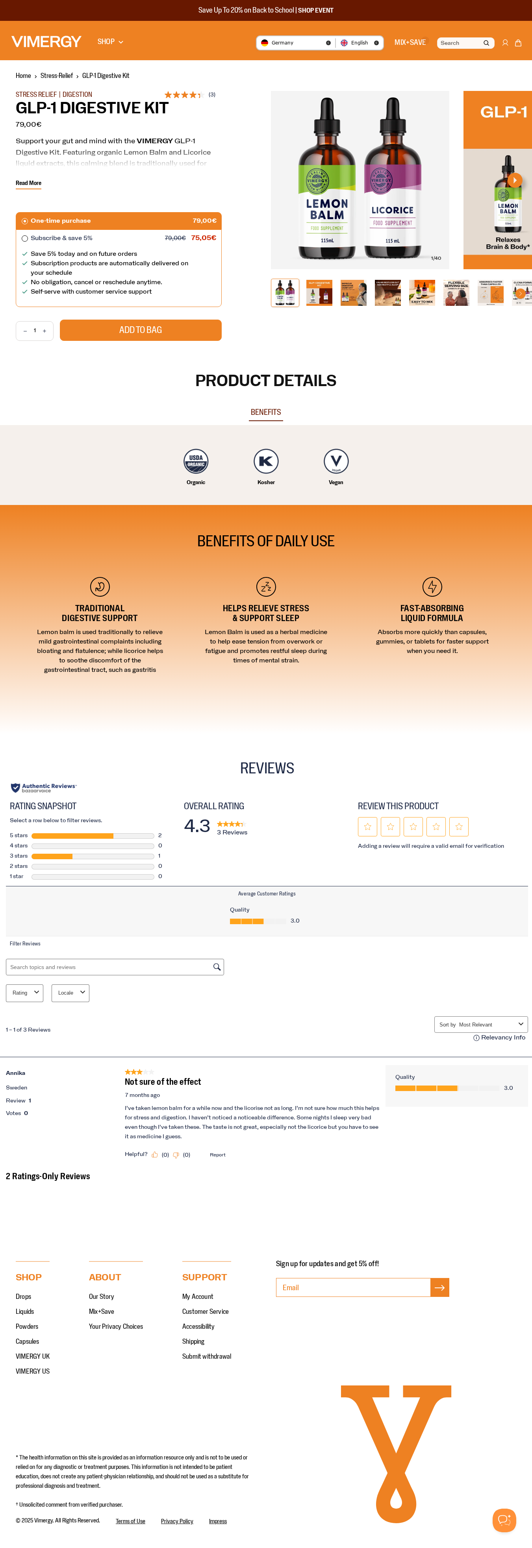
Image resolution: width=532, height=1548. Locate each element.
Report (218, 1154)
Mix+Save (102, 1311)
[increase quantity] (48, 331)
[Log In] (505, 46)
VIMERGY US (33, 1371)
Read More (28, 183)
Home (23, 76)
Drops (23, 1296)
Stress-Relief (57, 76)
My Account (197, 1296)
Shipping (193, 1341)
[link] (232, 827)
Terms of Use (130, 1521)
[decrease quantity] (21, 331)
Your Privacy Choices (116, 1326)
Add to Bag (140, 330)
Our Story (101, 1296)
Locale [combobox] (65, 993)
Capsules (27, 1341)
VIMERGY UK (33, 1356)
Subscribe (439, 1296)
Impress (218, 1521)
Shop (106, 42)
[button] (518, 44)
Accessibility (198, 1326)
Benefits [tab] (266, 412)
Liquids (25, 1311)
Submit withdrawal (206, 1356)
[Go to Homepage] (46, 41)
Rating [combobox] (20, 993)
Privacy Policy (177, 1521)
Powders (27, 1326)
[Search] (486, 43)
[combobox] (465, 43)
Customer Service (205, 1311)
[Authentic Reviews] (44, 788)
